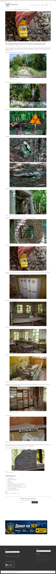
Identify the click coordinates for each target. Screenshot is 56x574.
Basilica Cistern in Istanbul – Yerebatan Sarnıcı (41, 558)
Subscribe (35, 502)
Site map (6, 558)
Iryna (8, 564)
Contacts (6, 559)
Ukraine (8, 9)
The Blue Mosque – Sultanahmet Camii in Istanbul (42, 555)
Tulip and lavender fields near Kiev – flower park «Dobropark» (43, 559)
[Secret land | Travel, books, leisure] (7, 4)
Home (6, 9)
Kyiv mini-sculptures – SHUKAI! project (40, 560)
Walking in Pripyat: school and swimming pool (15, 485)
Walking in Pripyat (10, 482)
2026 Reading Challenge (10, 562)
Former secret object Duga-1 (12, 488)
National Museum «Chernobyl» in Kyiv (13, 489)
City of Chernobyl (10, 478)
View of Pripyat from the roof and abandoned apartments (16, 483)
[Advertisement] (28, 540)
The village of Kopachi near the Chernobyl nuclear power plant (17, 486)
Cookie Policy (15, 572)
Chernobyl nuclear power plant (12, 479)
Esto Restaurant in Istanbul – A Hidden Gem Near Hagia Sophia (42, 557)
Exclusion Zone (11, 9)
